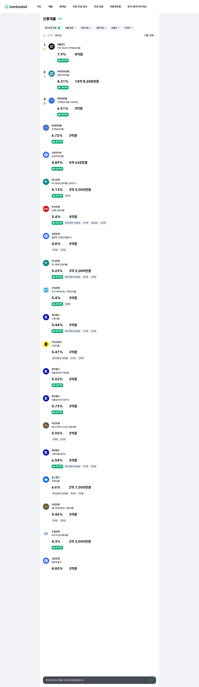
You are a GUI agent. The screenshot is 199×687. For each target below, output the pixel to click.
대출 (50, 6)
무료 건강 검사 (80, 6)
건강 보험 (98, 6)
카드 (39, 6)
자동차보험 (115, 6)
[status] (99, 680)
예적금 (63, 6)
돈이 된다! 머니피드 (137, 6)
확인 (151, 680)
